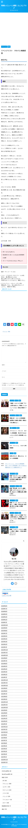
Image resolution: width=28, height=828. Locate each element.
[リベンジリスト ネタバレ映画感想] (15, 324)
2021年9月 (4, 735)
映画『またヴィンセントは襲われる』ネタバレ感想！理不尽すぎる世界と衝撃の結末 (18, 477)
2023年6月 (4, 696)
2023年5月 (4, 699)
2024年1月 (4, 677)
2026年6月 (4, 611)
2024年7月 (4, 661)
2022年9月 (4, 710)
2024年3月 (4, 672)
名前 (3, 364)
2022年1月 (4, 724)
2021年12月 (4, 726)
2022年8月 (4, 713)
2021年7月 (4, 740)
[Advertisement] (14, 27)
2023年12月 (4, 680)
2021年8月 (4, 737)
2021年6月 (4, 743)
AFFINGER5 (14, 825)
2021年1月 (4, 757)
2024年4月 (4, 669)
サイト (3, 377)
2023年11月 (4, 682)
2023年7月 (4, 693)
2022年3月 (4, 718)
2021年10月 (4, 732)
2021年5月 (4, 746)
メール (4, 371)
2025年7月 (4, 633)
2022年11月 (4, 704)
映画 (9, 331)
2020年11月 (4, 762)
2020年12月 (4, 759)
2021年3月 (4, 751)
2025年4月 (4, 639)
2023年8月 (4, 691)
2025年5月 (4, 636)
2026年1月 (4, 622)
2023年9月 (4, 688)
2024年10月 (4, 655)
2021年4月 (4, 748)
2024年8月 (4, 658)
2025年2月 (4, 644)
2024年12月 (4, 650)
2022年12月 (4, 702)
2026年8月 (4, 606)
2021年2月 (4, 754)
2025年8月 (4, 630)
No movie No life (14, 821)
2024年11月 (4, 652)
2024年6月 (4, 663)
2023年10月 (4, 685)
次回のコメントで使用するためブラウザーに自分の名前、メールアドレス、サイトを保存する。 (13, 384)
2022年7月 (4, 715)
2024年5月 (4, 666)
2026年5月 (4, 614)
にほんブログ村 (6, 595)
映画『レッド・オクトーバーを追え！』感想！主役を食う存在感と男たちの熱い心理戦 (18, 504)
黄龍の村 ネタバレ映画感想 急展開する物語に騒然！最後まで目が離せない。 (18, 420)
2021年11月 (4, 729)
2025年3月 (4, 641)
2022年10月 (4, 707)
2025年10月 (4, 625)
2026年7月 (4, 608)
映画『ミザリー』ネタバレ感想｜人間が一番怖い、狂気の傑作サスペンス (18, 531)
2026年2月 (4, 619)
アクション (5, 331)
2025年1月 (4, 647)
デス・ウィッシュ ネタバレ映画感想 (14, 463)
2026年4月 (4, 617)
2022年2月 (4, 721)
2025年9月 (4, 628)
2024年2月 (4, 674)
